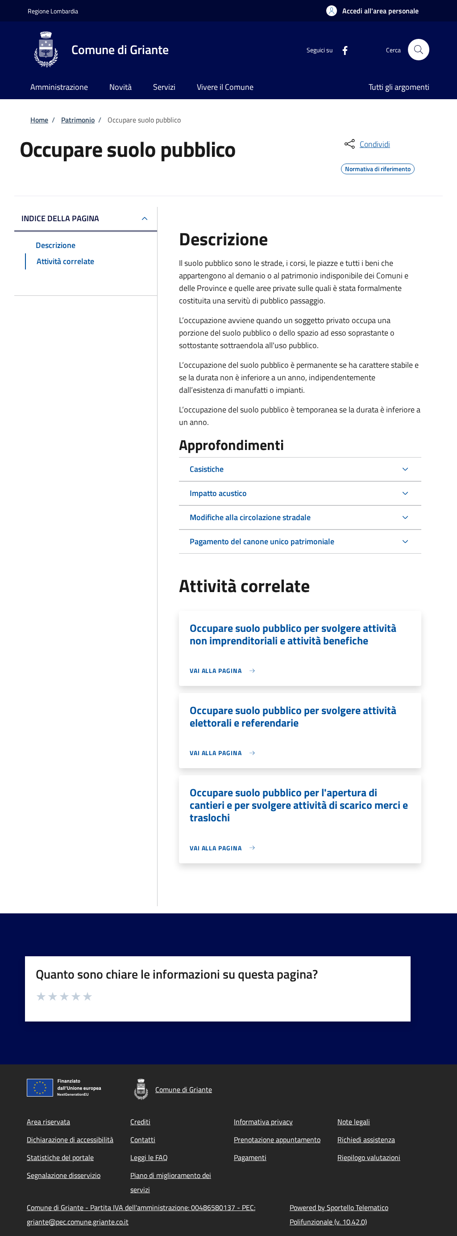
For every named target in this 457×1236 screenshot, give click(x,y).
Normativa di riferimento (378, 167)
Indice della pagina (60, 218)
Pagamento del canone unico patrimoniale (262, 541)
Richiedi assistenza (366, 1139)
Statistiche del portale (60, 1157)
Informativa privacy (263, 1121)
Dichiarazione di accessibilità (70, 1139)
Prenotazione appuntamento (277, 1139)
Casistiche (207, 469)
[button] (372, 10)
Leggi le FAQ (149, 1157)
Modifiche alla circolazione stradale (250, 517)
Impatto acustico (218, 493)
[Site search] (418, 49)
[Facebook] (341, 49)
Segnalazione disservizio (63, 1175)
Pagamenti (250, 1157)
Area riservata (48, 1121)
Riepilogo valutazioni (368, 1157)
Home (39, 119)
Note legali (353, 1121)
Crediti (140, 1121)
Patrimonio (78, 119)
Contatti (142, 1139)
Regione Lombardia (53, 11)
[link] (225, 670)
